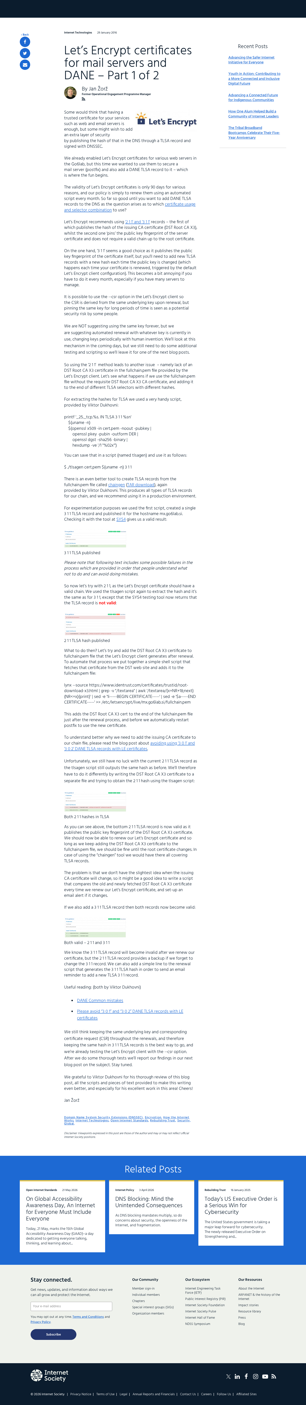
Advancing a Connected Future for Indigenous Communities (253, 98)
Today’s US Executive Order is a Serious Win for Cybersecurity (241, 1205)
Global (69, 1123)
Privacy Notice (80, 1394)
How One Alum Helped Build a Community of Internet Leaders (253, 114)
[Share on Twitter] (25, 53)
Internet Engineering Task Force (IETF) (202, 1291)
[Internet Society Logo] (49, 1375)
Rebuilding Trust (162, 1120)
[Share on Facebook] (25, 42)
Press (242, 1318)
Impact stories (248, 1305)
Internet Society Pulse (200, 1311)
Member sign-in (143, 1288)
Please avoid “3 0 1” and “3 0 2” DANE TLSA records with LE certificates (130, 1015)
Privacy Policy (41, 1322)
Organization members (148, 1313)
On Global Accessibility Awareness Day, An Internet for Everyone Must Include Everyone (60, 1209)
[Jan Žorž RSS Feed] (83, 99)
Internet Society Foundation (205, 1305)
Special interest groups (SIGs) (153, 1307)
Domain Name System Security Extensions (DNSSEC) (103, 1117)
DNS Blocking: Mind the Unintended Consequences (148, 1202)
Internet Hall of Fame (200, 1318)
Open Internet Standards (129, 1120)
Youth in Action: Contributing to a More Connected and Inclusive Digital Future (254, 79)
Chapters (138, 1301)
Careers (206, 1394)
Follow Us (224, 1394)
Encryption (153, 1117)
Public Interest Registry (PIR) (205, 1299)
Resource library (249, 1311)
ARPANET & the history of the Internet (259, 1297)
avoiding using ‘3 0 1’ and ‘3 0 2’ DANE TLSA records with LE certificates (129, 746)
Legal (123, 1394)
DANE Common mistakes (100, 1000)
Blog (241, 1324)
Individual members (146, 1295)
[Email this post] (25, 64)
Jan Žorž (98, 89)
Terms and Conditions (88, 1317)
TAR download (140, 485)
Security (183, 1120)
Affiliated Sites (246, 1394)
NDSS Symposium (197, 1324)
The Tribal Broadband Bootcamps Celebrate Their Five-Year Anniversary (254, 133)
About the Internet (251, 1288)
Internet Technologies (92, 1120)
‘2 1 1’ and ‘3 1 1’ (137, 222)
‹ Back (25, 35)
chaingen (116, 485)
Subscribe (53, 1334)
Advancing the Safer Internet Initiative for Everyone (251, 60)
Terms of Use (105, 1394)
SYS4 (121, 519)
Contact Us (188, 1394)
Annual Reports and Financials (154, 1394)
